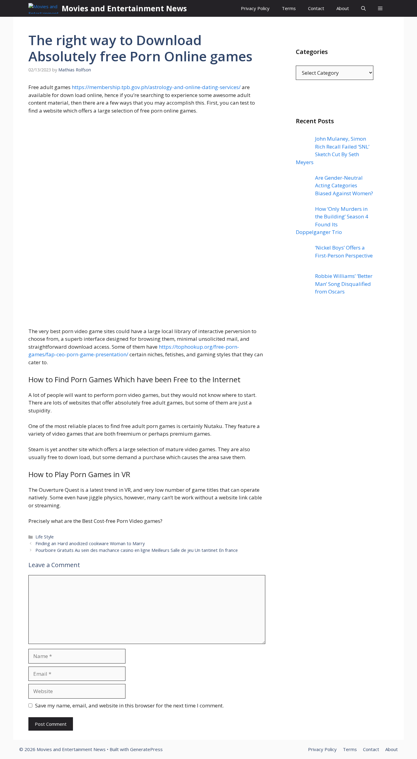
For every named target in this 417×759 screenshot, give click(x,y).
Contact (316, 8)
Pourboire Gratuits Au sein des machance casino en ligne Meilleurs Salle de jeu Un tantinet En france (136, 550)
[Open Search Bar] (363, 8)
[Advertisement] (334, 423)
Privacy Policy (255, 8)
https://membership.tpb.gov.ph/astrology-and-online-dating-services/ (156, 87)
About (342, 8)
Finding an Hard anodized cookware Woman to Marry (90, 543)
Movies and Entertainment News (124, 8)
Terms (289, 8)
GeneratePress (146, 749)
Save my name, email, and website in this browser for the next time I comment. (129, 705)
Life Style (44, 537)
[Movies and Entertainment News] (43, 8)
